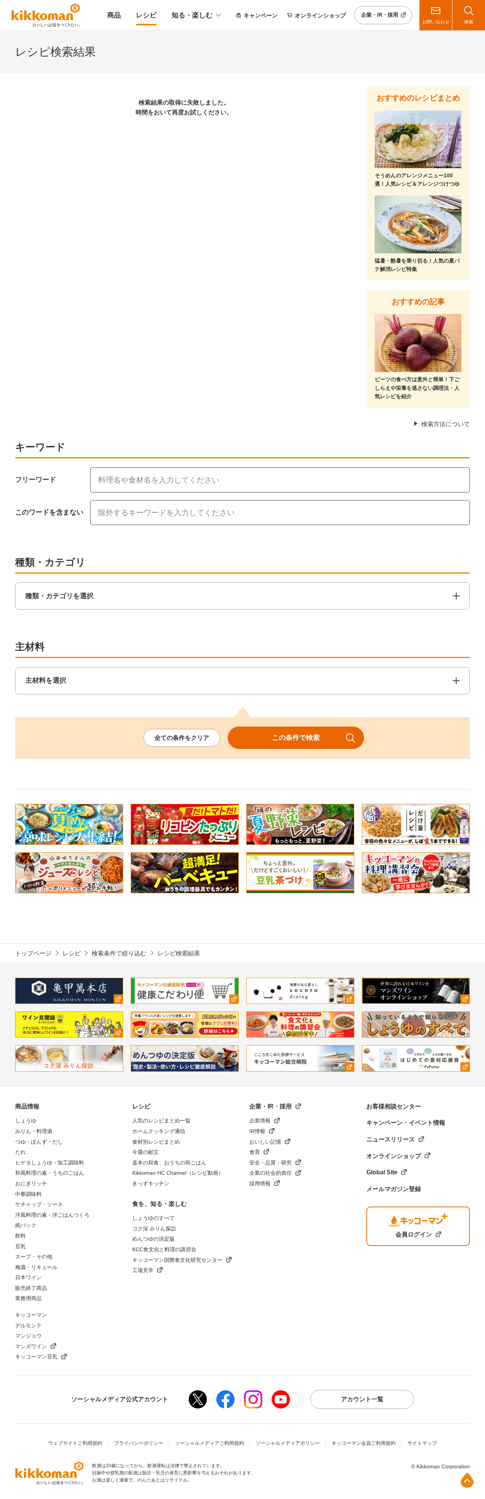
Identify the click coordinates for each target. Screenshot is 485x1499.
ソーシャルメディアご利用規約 (209, 1443)
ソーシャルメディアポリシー (288, 1443)
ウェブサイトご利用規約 (75, 1443)
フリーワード (35, 479)
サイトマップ (422, 1443)
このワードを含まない (49, 512)
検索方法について (445, 424)
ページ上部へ (467, 1480)
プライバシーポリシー (138, 1443)
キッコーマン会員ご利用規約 (364, 1443)
